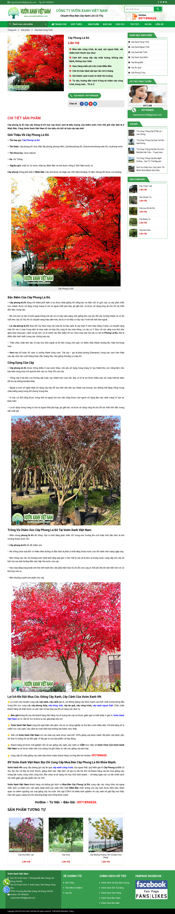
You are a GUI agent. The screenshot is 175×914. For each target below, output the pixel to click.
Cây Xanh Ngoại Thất (140, 47)
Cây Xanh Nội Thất (139, 52)
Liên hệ (159, 24)
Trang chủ (60, 24)
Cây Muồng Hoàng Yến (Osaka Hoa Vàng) (105, 856)
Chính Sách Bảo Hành (111, 898)
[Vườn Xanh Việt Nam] (30, 13)
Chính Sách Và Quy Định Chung (115, 882)
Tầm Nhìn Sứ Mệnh (73, 888)
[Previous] (8, 841)
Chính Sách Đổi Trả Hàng (112, 888)
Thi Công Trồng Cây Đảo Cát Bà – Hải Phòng (150, 141)
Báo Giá (107, 24)
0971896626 (147, 110)
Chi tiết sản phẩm (24, 118)
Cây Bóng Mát (137, 62)
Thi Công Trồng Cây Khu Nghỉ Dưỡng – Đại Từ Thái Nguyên (148, 159)
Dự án (148, 24)
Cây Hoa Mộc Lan (26, 855)
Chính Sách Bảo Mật (110, 903)
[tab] (24, 118)
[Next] (124, 841)
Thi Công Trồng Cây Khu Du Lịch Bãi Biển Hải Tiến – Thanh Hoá (150, 150)
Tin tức (134, 24)
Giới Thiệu (76, 24)
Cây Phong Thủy (138, 73)
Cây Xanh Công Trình (44, 30)
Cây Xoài (66, 855)
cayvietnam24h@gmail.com (147, 114)
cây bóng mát (55, 705)
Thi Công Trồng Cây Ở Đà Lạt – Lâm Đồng (149, 132)
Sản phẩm (93, 24)
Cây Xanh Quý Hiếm (139, 57)
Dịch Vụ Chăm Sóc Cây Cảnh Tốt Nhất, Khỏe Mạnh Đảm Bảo (150, 168)
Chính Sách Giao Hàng (111, 893)
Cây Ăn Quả (136, 68)
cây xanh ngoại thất (103, 705)
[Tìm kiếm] (158, 9)
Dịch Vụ (120, 24)
